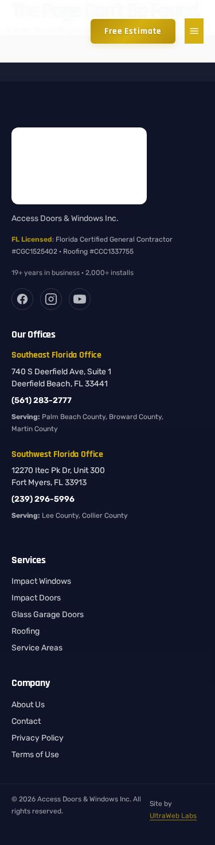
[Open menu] (194, 31)
